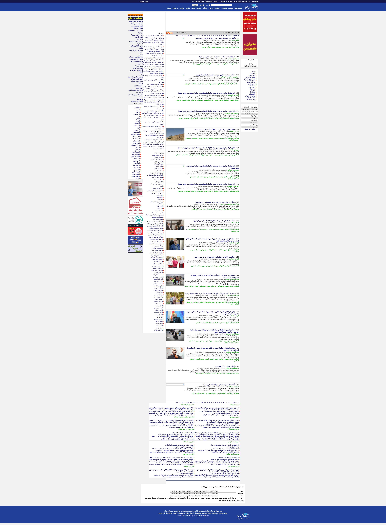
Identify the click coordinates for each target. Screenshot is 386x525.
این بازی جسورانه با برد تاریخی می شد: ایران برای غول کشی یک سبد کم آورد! (215, 408)
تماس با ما (229, 1)
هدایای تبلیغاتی (138, 86)
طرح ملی (225, 47)
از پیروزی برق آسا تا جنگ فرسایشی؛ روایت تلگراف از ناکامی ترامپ (218, 450)
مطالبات (160, 204)
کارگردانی (208, 64)
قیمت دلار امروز (138, 68)
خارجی (237, 251)
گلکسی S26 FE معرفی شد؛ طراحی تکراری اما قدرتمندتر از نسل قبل (172, 448)
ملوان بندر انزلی (158, 263)
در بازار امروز (159, 288)
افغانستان (200, 100)
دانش (199, 266)
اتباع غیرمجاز (220, 229)
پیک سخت (160, 208)
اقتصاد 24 (137, 167)
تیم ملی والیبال (158, 157)
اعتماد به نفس (158, 168)
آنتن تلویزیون (200, 64)
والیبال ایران (159, 166)
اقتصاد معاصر (136, 176)
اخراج (227, 322)
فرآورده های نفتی (157, 155)
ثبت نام (218, 47)
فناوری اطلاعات (158, 286)
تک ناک (186, 441)
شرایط (198, 373)
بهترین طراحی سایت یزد (135, 77)
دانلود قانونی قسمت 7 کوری (184, 471)
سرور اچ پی (139, 63)
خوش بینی (160, 197)
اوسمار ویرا (159, 314)
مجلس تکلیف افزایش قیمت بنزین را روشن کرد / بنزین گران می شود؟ (218, 439)
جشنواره (207, 373)
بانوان (213, 47)
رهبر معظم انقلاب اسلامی (207, 302)
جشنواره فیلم (227, 373)
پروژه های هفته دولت (156, 173)
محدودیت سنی (216, 64)
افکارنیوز (137, 163)
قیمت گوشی (139, 37)
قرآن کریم (236, 47)
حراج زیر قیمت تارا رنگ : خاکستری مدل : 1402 (224, 464)
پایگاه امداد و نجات (157, 246)
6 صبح (138, 110)
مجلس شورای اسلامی (156, 252)
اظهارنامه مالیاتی (158, 219)
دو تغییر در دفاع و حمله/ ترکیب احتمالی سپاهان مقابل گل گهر (221, 415)
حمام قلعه (160, 195)
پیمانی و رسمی (158, 297)
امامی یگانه (159, 325)
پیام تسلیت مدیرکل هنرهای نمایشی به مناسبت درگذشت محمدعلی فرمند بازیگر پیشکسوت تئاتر (165, 464)
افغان (193, 209)
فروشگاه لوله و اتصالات (136, 57)
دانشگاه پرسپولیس (157, 217)
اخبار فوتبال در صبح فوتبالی (186, 429)
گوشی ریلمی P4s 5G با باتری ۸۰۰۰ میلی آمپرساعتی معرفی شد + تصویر (171, 452)
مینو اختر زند (159, 210)
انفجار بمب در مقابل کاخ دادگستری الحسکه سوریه (224, 471)
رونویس (236, 149)
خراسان (193, 100)
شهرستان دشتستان (157, 270)
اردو (161, 186)
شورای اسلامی (158, 301)
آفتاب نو (236, 95)
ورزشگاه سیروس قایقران (155, 232)
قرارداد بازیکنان (158, 261)
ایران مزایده (230, 454)
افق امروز (136, 161)
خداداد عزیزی (159, 299)
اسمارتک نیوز (136, 152)
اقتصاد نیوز (136, 178)
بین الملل (175, 8)
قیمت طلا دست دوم (137, 26)
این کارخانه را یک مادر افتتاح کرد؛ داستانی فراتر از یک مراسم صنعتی (218, 438)
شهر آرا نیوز (235, 279)
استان (196, 286)
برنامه (193, 64)
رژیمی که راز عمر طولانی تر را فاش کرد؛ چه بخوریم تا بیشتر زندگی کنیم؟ (153, 117)
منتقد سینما (235, 373)
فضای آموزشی (210, 266)
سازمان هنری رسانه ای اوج (226, 83)
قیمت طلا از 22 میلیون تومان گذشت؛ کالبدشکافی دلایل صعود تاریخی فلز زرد (170, 470)
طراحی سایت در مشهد (136, 41)
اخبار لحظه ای (135, 145)
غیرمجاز (178, 100)
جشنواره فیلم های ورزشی (155, 190)
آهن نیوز (137, 130)
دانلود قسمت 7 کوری (187, 473)
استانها (169, 8)
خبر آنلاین (236, 58)
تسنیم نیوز (231, 466)
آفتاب (138, 121)
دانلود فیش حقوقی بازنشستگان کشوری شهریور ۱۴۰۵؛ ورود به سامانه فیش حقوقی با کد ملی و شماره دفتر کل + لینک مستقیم (156, 408)
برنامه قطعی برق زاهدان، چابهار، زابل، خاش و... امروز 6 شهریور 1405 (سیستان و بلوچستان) (153, 49)
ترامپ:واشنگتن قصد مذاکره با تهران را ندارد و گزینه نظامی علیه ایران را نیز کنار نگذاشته (212, 420)
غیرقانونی (215, 322)
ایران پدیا (140, 39)
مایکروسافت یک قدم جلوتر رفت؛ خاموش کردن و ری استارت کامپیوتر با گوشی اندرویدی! (153, 146)
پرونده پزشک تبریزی (157, 201)
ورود (146, 1)
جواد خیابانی (159, 170)
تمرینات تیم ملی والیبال (156, 228)
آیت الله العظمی (158, 279)
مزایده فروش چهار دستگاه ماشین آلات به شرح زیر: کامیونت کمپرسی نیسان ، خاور (214, 461)
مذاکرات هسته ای (211, 393)
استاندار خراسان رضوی (222, 100)
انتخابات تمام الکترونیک (215, 250)
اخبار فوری (136, 143)
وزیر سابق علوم (158, 188)
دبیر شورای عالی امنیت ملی (154, 221)
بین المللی (209, 83)
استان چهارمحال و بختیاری (155, 175)
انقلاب (196, 302)
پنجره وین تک (139, 66)
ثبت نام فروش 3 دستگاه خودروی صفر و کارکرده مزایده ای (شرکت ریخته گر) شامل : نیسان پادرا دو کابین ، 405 (205, 462)
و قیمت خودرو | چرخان (181, 417)
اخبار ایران (136, 141)
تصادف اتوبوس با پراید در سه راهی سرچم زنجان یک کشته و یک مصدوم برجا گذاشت (168, 461)
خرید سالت (139, 88)
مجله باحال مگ (138, 28)
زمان (193, 393)
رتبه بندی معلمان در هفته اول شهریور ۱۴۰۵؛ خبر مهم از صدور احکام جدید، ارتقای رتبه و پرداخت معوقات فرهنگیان (159, 411)
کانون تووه (160, 206)
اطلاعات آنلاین (135, 156)
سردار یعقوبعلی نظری (156, 184)
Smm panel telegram (136, 21)
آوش (138, 127)
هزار (203, 266)
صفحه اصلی (255, 1)
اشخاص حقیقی (158, 162)
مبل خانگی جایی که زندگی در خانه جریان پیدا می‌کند (177, 476)
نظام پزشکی (159, 181)
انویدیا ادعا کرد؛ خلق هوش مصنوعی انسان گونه (179, 445)
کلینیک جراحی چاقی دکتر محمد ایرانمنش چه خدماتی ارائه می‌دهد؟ (173, 475)
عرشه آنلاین (235, 368)
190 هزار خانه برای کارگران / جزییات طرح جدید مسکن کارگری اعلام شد (217, 436)
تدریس (204, 47)
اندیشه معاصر (184, 404)
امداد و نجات (159, 305)
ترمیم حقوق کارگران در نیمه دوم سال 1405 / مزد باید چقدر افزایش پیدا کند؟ (216, 433)
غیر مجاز (202, 209)
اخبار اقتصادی (136, 139)
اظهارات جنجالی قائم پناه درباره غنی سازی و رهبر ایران (222, 424)
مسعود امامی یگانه (157, 250)
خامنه (232, 304)
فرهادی (198, 393)
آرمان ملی (136, 114)
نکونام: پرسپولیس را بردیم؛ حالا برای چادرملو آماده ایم (223, 422)
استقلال (137, 147)
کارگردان (225, 64)
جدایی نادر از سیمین (233, 393)
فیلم (203, 393)
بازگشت (231, 64)
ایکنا (237, 40)
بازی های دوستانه (158, 268)
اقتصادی (224, 8)
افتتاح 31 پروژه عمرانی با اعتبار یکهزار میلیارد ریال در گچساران (174, 462)
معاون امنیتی (186, 100)
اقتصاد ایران (136, 174)
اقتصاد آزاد (230, 429)
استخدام (222, 1)
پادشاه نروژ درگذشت (232, 447)
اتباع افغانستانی (208, 100)
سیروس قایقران (158, 290)
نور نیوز (236, 131)
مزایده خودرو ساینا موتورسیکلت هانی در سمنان (225, 459)
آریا (139, 116)
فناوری (188, 8)
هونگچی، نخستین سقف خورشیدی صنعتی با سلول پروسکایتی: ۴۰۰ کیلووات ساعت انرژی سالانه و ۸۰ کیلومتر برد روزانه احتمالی (155, 420)
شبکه (214, 83)
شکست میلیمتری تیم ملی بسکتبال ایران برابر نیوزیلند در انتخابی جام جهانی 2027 (169, 459)
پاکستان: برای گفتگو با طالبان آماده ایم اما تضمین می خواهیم (221, 476)
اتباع (197, 209)
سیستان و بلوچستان (157, 255)
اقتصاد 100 (136, 165)
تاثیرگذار (219, 373)
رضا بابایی (160, 199)
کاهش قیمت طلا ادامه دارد (155, 84)
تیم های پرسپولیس (157, 266)
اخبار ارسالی (136, 136)
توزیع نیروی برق (158, 277)
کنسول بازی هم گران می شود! (184, 447)
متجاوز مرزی (194, 118)
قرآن (208, 47)
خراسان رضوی (234, 100)
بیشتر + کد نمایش (250, 129)
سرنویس (236, 170)
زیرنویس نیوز (235, 113)
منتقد (202, 373)
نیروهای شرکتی (158, 164)
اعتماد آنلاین (136, 158)
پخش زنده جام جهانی (136, 59)
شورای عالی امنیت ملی (156, 243)
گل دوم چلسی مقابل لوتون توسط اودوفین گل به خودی (177, 439)
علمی (193, 8)
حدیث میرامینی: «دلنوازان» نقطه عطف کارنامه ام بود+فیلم (221, 409)
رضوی (180, 118)
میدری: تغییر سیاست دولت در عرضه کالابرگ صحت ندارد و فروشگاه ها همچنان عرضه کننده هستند (164, 457)
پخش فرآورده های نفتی (156, 241)
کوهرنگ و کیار (158, 294)
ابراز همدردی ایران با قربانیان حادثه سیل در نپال (225, 445)
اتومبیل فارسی (135, 134)
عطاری (141, 55)
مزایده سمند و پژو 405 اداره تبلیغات (228, 457)
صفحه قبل (235, 35)
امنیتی (207, 359)
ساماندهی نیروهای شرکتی (155, 230)
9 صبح (138, 112)
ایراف (237, 222)
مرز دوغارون (235, 231)
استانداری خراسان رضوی (231, 341)
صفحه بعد (228, 35)
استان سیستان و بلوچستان (155, 224)
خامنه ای (218, 302)
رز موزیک (140, 99)
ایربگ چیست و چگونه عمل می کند (183, 424)
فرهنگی (205, 8)
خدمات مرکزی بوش (137, 101)
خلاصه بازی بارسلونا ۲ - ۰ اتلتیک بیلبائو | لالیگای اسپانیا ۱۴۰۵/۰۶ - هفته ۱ (172, 436)
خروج (225, 250)
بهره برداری (159, 323)
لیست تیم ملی (158, 308)
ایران (219, 393)
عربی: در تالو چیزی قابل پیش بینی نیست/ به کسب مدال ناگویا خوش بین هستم (216, 475)
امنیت (211, 359)
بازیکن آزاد (159, 317)
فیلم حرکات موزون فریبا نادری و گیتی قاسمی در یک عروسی (221, 427)
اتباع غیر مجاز (235, 209)
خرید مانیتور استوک (137, 79)
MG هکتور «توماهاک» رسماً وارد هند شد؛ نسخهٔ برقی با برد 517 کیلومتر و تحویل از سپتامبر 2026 (164, 425)
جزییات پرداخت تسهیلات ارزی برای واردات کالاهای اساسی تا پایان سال (218, 470)
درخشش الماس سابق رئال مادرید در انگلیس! (225, 452)
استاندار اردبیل (158, 272)
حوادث (182, 8)
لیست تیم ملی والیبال (156, 239)
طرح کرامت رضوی (157, 193)
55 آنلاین (137, 108)
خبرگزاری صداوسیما (233, 77)
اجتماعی (217, 8)
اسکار (213, 373)
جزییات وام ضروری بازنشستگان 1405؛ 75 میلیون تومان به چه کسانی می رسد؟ (215, 434)
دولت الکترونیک (158, 281)
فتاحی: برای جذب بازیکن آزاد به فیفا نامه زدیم (225, 473)
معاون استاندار (233, 140)
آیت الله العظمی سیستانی (155, 226)
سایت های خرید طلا (137, 24)
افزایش (232, 322)
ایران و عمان (159, 310)
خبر (249, 1)
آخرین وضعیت (158, 312)
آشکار (138, 119)
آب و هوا (244, 1)
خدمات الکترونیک (158, 274)
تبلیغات (186, 466)
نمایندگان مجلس (158, 283)
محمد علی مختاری (157, 177)
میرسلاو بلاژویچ (158, 179)
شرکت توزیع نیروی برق (156, 237)
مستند (237, 64)
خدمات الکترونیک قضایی (155, 235)
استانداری (192, 341)
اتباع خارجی (235, 250)
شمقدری (193, 266)
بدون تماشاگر (159, 303)
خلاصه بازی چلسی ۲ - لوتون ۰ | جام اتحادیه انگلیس (178, 438)
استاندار (179, 155)
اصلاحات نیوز (136, 154)
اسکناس (137, 150)
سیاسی (230, 8)
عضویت (142, 1)
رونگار (232, 404)
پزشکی (199, 8)
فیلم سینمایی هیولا (157, 212)
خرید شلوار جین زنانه (136, 35)
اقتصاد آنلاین (136, 172)
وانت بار (140, 74)
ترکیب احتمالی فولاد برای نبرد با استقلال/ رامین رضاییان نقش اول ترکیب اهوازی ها (214, 425)
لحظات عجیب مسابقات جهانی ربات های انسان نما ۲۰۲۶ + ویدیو (174, 450)
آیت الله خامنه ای (233, 302)
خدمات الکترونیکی (157, 259)
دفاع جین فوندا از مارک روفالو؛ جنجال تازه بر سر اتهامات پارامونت (219, 411)
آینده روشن (136, 132)
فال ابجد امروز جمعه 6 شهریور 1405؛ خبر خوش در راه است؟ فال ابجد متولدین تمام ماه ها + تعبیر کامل (153, 98)
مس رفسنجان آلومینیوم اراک (154, 215)
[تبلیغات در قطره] (135, 19)
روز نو (232, 417)
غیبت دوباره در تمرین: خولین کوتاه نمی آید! (226, 448)
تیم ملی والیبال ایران (157, 159)
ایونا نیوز (185, 454)
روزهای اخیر (159, 321)
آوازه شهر (137, 125)
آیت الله (224, 302)
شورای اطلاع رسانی (157, 257)
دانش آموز (228, 266)
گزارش (198, 322)
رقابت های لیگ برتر (157, 248)
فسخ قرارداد (159, 328)
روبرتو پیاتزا (159, 292)
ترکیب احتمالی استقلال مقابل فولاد (183, 433)
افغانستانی (194, 138)
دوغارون (204, 229)
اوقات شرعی (237, 1)
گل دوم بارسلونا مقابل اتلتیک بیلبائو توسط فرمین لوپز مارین (175, 434)
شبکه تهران (201, 83)
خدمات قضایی (158, 319)
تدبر (230, 47)
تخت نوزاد (140, 43)
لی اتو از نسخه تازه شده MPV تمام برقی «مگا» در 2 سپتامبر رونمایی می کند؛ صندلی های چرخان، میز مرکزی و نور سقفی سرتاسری (153, 422)
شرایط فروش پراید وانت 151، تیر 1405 (181, 427)
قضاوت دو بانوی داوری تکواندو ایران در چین (226, 413)
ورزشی (211, 8)
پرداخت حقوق (158, 330)
